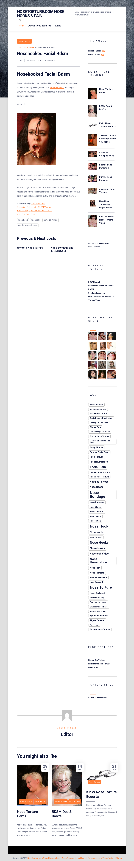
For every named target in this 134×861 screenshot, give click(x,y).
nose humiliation (98, 560)
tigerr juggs (94, 625)
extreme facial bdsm (99, 452)
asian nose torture (98, 413)
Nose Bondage (96, 51)
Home (21, 26)
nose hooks (99, 542)
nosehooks (97, 548)
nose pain (95, 567)
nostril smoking (97, 598)
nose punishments (98, 577)
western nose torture (27, 225)
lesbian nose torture (100, 472)
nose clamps (96, 511)
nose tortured (97, 593)
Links (58, 25)
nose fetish (95, 521)
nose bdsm (96, 486)
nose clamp (95, 507)
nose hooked (96, 537)
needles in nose (99, 481)
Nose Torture (24, 41)
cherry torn (95, 427)
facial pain (98, 467)
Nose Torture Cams (106, 91)
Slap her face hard (99, 607)
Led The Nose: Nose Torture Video (106, 219)
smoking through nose (98, 611)
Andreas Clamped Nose (106, 154)
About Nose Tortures (39, 25)
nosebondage (97, 502)
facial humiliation (99, 461)
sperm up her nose (99, 615)
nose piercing (97, 572)
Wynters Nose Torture (30, 247)
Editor (20, 60)
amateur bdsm (96, 405)
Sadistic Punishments (97, 698)
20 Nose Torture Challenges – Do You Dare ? (107, 138)
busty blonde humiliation (101, 418)
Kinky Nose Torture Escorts (107, 125)
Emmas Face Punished (105, 166)
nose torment (96, 582)
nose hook (23, 220)
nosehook (35, 220)
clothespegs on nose (100, 432)
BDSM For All (94, 282)
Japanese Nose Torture (107, 191)
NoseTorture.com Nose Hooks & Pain (40, 13)
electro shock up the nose (100, 442)
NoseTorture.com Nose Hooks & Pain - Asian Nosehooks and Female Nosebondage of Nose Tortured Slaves (74, 858)
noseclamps (95, 516)
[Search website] (20, 20)
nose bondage (97, 494)
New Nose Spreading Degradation (105, 204)
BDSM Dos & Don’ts (105, 108)
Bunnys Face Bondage (105, 178)
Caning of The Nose (99, 423)
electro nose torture (99, 436)
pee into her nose (98, 602)
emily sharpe (96, 447)
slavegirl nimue (50, 220)
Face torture (96, 456)
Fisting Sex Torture (96, 660)
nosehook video (99, 553)
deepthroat (103, 243)
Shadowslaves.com (96, 293)
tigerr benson (97, 620)
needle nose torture (99, 477)
